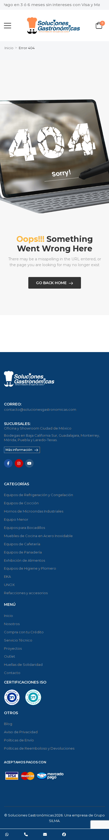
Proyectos (13, 648)
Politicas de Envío (19, 740)
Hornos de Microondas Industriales (33, 511)
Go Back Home (51, 282)
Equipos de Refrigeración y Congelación (38, 495)
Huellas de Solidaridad (23, 664)
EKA (7, 576)
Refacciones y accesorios (26, 593)
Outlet (9, 656)
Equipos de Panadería (23, 552)
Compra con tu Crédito (24, 632)
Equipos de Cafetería (22, 544)
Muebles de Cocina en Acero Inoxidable (38, 536)
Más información (19, 450)
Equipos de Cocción (21, 503)
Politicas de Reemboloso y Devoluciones (39, 748)
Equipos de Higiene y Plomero (30, 568)
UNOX (9, 585)
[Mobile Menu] (7, 25)
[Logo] (53, 25)
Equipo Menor (16, 519)
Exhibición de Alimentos (24, 560)
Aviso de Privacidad (21, 732)
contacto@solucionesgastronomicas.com (40, 409)
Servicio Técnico (18, 640)
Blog (8, 724)
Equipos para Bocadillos (24, 527)
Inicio (8, 48)
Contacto (12, 673)
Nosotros (12, 624)
